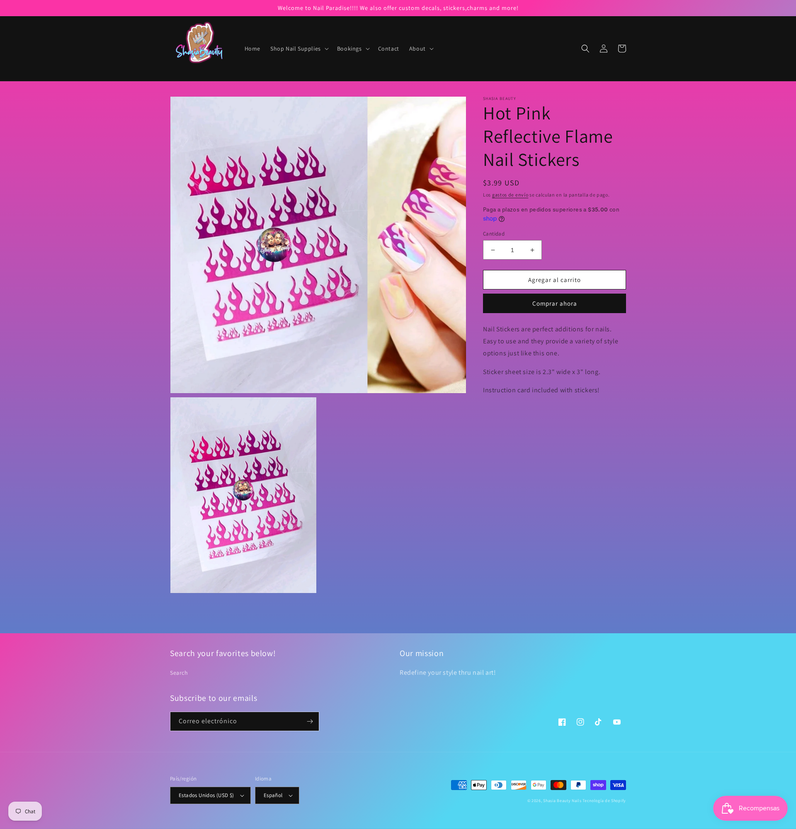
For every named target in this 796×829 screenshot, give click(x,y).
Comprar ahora (554, 303)
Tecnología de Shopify (604, 800)
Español (273, 795)
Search (179, 672)
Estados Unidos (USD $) (206, 795)
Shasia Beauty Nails (562, 800)
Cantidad (494, 233)
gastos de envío (510, 195)
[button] (298, 48)
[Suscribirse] (310, 721)
